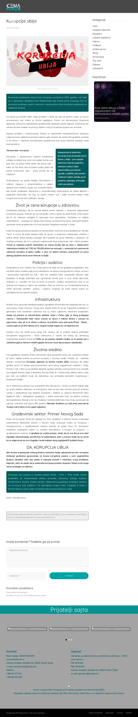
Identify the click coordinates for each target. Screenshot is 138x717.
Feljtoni (96, 41)
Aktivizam (46, 14)
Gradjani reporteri (101, 30)
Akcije (95, 53)
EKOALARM (80, 14)
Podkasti (97, 45)
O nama (120, 713)
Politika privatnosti (95, 713)
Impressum (110, 713)
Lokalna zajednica (102, 37)
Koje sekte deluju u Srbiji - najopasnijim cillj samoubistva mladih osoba (112, 110)
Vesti (10, 14)
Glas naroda (63, 14)
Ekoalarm (97, 33)
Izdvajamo (98, 68)
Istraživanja (98, 57)
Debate (96, 64)
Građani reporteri (27, 14)
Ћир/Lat (12, 20)
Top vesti (97, 60)
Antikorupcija (99, 49)
